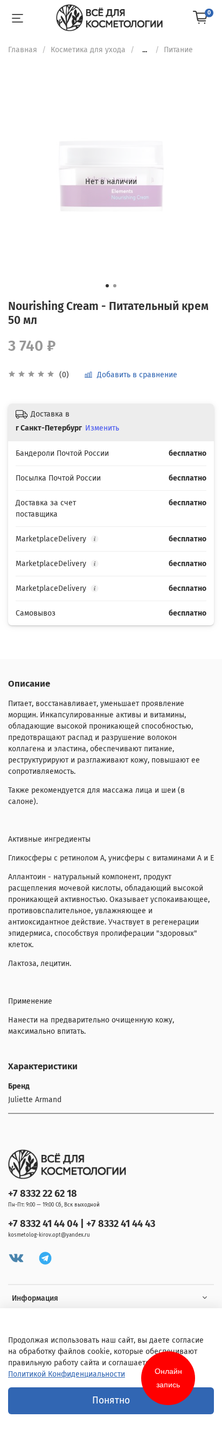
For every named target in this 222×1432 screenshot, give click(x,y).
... (144, 50)
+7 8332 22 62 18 (42, 1194)
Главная (22, 49)
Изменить (102, 428)
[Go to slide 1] (107, 285)
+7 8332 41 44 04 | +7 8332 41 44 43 (81, 1224)
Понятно (111, 1400)
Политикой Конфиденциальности (66, 1374)
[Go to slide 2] (114, 285)
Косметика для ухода (88, 49)
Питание (178, 49)
